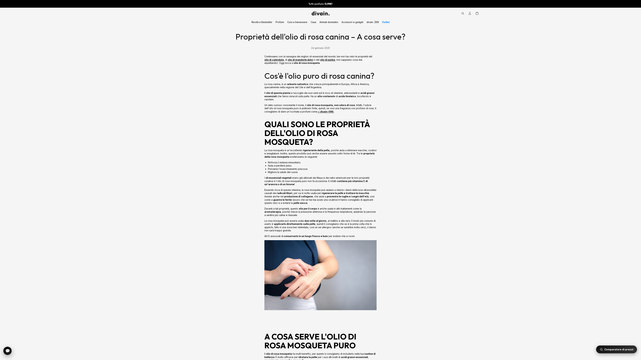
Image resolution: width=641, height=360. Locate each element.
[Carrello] (477, 13)
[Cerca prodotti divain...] (462, 13)
